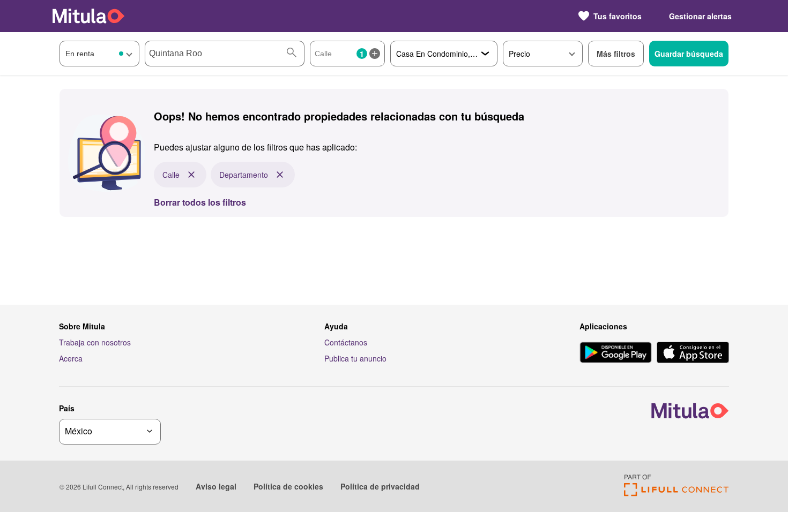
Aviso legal (216, 486)
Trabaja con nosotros (95, 342)
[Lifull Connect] (676, 493)
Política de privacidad (380, 486)
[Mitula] (88, 15)
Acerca (71, 358)
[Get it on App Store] (693, 353)
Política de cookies (288, 486)
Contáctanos (345, 342)
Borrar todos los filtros (200, 202)
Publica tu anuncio (355, 358)
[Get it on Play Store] (616, 353)
